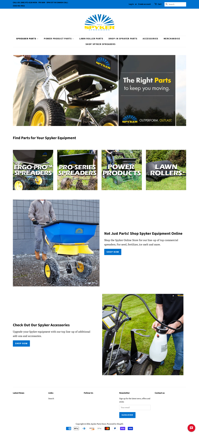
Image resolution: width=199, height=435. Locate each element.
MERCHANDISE (172, 38)
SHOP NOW (113, 251)
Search (51, 398)
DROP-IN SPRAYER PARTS (123, 38)
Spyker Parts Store (98, 424)
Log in (131, 4)
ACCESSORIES (150, 38)
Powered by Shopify (115, 424)
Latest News (18, 392)
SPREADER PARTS (26, 38)
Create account (144, 4)
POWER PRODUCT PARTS (58, 38)
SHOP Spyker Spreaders (101, 44)
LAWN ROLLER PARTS (91, 38)
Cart (159, 4)
